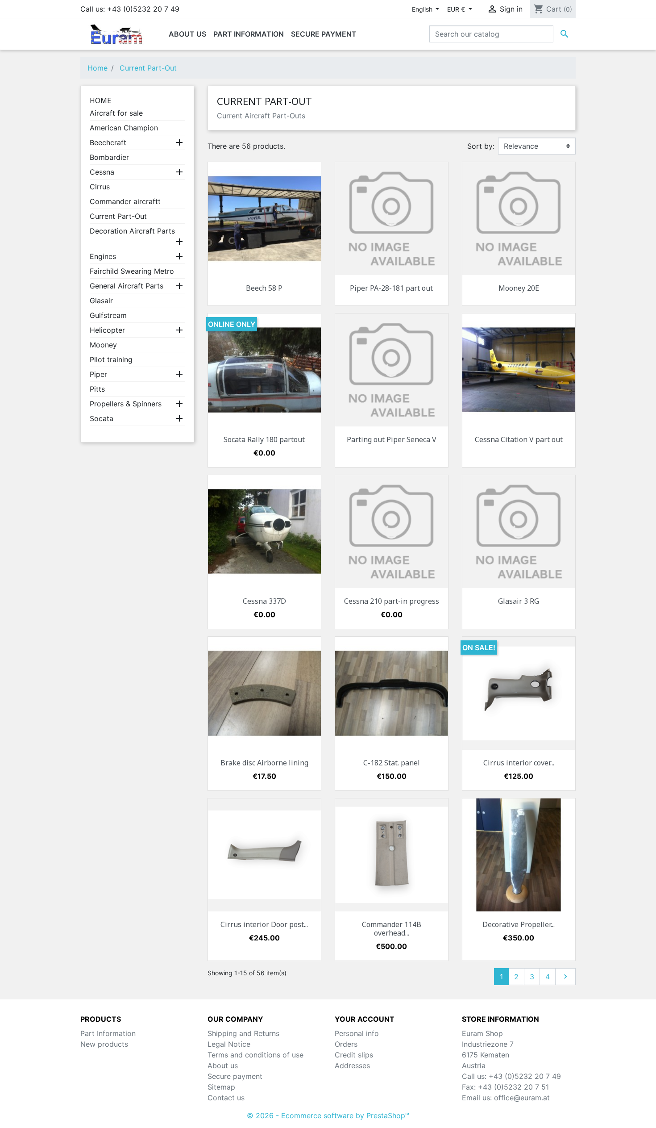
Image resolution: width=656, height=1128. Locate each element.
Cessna (102, 171)
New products (104, 1044)
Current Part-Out (118, 216)
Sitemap (221, 1086)
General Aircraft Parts (126, 285)
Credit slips (354, 1054)
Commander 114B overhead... (391, 928)
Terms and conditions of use (255, 1054)
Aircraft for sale (116, 113)
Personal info (357, 1033)
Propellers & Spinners (126, 403)
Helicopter (107, 330)
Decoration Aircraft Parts (132, 230)
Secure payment (235, 1076)
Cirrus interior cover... (518, 763)
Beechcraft (108, 142)
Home (100, 100)
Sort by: (480, 146)
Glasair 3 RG (518, 601)
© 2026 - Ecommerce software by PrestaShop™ (328, 1115)
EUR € (457, 9)
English (423, 9)
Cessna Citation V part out (519, 439)
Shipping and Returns (243, 1033)
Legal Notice (229, 1044)
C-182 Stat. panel (391, 763)
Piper (98, 374)
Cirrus (100, 186)
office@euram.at (522, 1097)
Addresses (352, 1065)
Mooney (103, 344)
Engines (103, 256)
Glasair (101, 300)
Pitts (97, 388)
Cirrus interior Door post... (264, 924)
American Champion (124, 127)
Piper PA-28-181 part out (391, 288)
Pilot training (111, 359)
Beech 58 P (264, 288)
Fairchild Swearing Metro (132, 271)
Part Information (108, 1033)
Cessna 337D (264, 601)
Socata (101, 418)
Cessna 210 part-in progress (391, 601)
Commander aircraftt (125, 201)
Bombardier (109, 157)
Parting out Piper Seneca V (391, 439)
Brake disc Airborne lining (264, 763)
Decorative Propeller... (518, 924)
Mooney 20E (518, 288)
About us (223, 1065)
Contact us (226, 1097)
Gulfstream (108, 315)
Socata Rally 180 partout (264, 439)
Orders (346, 1044)
